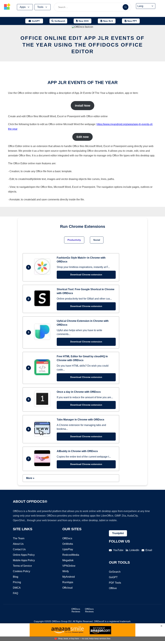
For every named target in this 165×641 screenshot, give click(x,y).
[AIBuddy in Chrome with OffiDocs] (43, 465)
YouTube (118, 550)
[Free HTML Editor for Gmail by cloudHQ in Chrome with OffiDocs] (43, 374)
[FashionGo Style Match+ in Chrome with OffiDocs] (43, 273)
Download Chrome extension (86, 274)
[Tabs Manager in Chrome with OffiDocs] (43, 435)
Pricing (17, 582)
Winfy (65, 571)
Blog (15, 576)
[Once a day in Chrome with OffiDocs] (43, 406)
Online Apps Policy (24, 554)
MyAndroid (68, 576)
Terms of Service (22, 565)
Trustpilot (118, 533)
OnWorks (67, 543)
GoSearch (115, 571)
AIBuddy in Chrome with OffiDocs (77, 451)
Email (149, 550)
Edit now (83, 136)
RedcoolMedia (70, 554)
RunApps (67, 582)
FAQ (15, 593)
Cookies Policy (21, 571)
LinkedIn (134, 550)
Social (96, 240)
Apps (23, 7)
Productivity (74, 240)
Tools (40, 7)
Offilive (113, 588)
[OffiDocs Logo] (7, 7)
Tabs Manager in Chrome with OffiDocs (80, 419)
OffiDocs (67, 538)
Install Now (82, 105)
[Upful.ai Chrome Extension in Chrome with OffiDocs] (43, 339)
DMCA (17, 587)
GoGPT (113, 577)
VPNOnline (68, 565)
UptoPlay (67, 549)
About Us (18, 543)
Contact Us (19, 549)
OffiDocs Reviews (75, 610)
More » (30, 478)
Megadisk (67, 560)
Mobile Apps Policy (24, 560)
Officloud (67, 587)
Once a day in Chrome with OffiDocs (79, 391)
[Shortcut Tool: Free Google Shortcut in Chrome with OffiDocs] (43, 305)
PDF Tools (115, 582)
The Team (18, 538)
